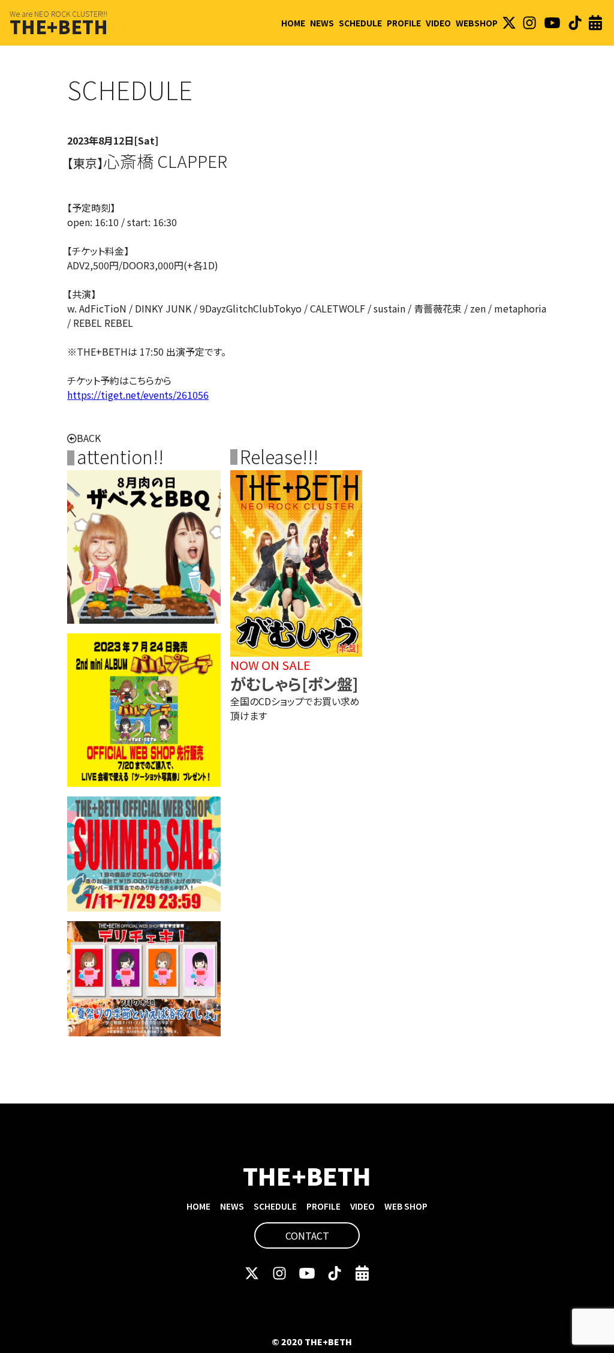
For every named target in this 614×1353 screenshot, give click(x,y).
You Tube (552, 23)
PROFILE (404, 23)
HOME (293, 23)
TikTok (575, 23)
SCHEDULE (360, 23)
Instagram (529, 23)
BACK (89, 438)
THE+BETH (59, 26)
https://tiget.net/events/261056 (138, 394)
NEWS (322, 23)
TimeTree (595, 22)
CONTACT (307, 1235)
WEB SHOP (406, 1206)
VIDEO (438, 23)
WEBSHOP (477, 23)
